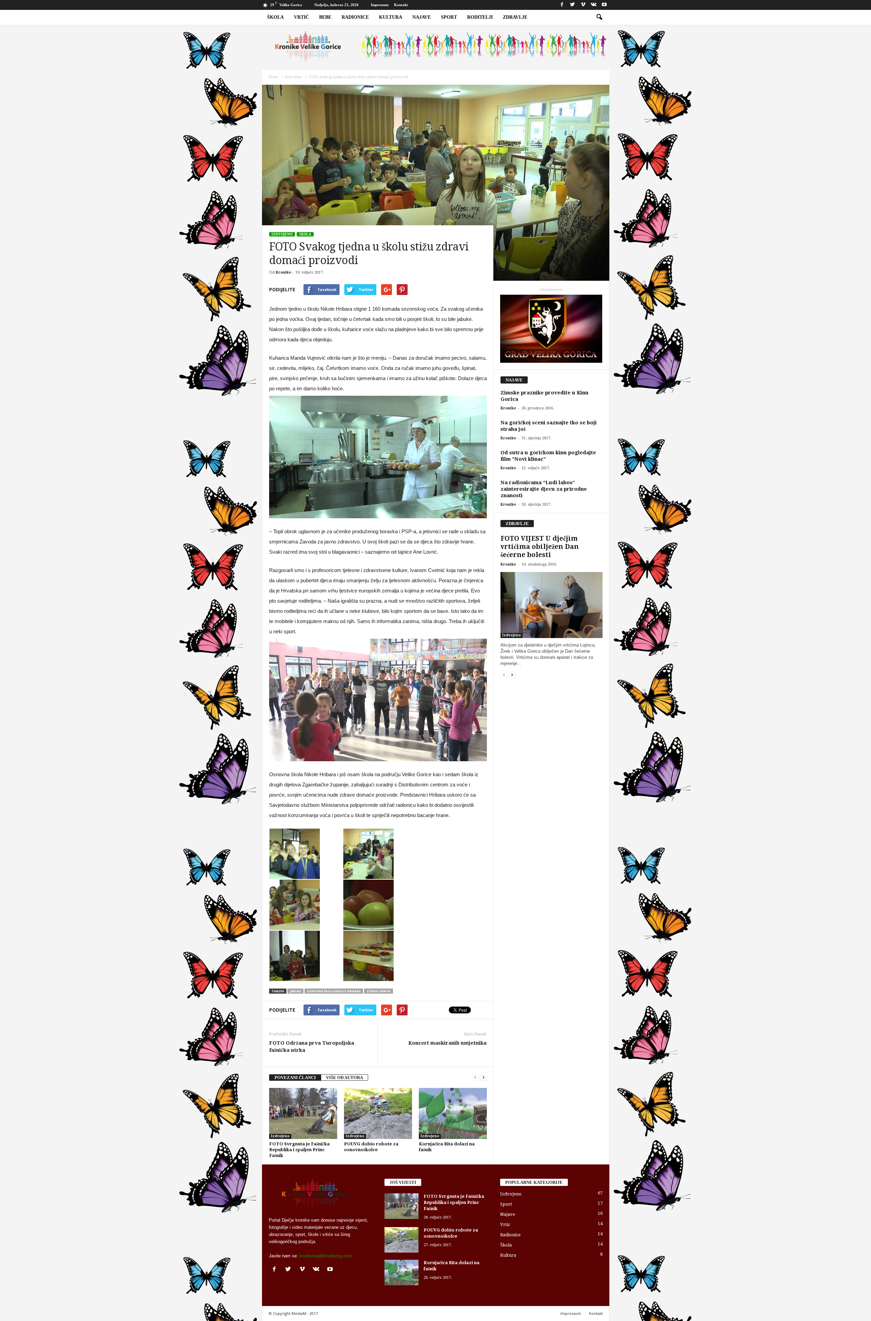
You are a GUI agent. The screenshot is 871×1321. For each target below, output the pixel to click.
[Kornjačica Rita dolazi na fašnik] (453, 1113)
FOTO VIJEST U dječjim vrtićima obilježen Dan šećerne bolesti (539, 547)
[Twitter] (573, 5)
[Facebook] (562, 5)
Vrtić (301, 17)
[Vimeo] (583, 5)
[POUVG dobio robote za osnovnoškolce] (378, 1113)
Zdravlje (515, 17)
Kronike (283, 272)
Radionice (355, 17)
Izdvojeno (282, 234)
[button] (599, 17)
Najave (421, 17)
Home (274, 77)
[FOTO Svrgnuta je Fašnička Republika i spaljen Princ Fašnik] (303, 1113)
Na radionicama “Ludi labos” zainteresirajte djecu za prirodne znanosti (543, 489)
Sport (449, 17)
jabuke (295, 991)
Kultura (390, 17)
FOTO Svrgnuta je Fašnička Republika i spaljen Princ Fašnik (299, 1149)
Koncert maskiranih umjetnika (447, 1043)
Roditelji (480, 17)
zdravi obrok (378, 991)
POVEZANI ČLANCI (295, 1077)
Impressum (380, 5)
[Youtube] (604, 5)
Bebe (325, 17)
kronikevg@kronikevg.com (325, 1255)
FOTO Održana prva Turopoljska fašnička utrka (311, 1046)
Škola (275, 17)
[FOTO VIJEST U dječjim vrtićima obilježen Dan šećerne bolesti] (551, 605)
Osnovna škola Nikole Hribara (334, 991)
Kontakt (401, 5)
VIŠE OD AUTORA (344, 1077)
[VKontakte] (594, 5)
